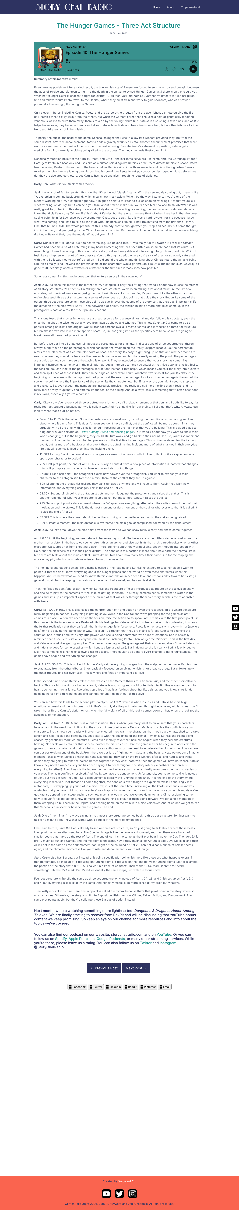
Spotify (61, 939)
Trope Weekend (190, 7)
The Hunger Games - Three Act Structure (118, 25)
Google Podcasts (111, 939)
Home (156, 7)
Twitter (146, 943)
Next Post (134, 968)
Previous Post (106, 968)
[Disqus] (119, 1033)
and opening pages (106, 432)
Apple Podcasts (82, 939)
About (170, 7)
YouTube (164, 934)
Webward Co (127, 1181)
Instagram (168, 943)
